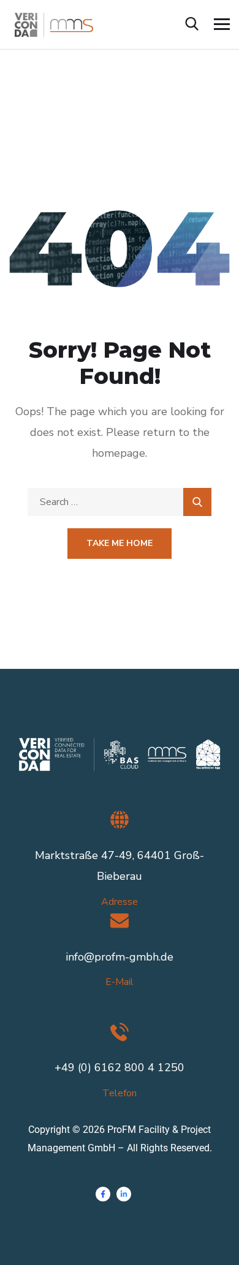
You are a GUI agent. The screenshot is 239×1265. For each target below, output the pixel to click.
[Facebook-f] (103, 1194)
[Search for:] (119, 502)
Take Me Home (119, 543)
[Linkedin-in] (123, 1194)
